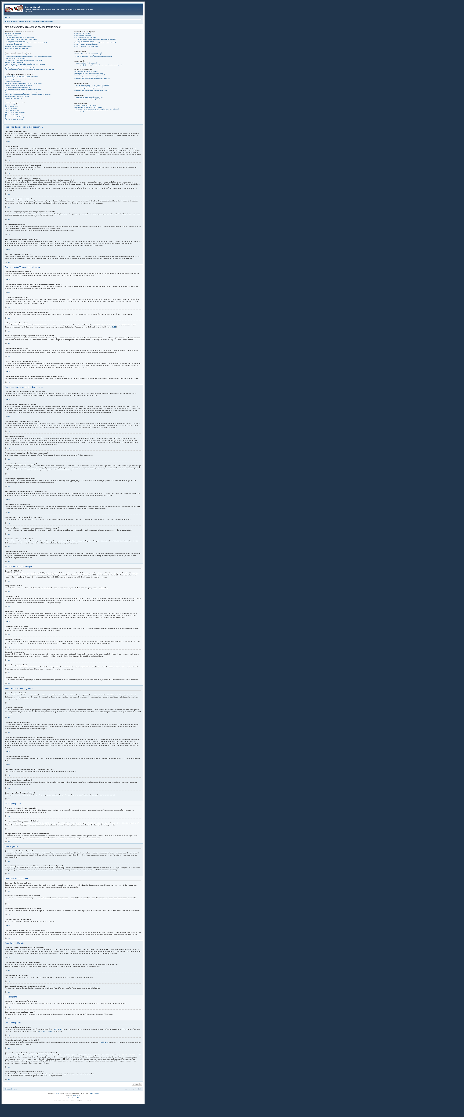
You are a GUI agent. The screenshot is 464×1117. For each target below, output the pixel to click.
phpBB (114, 327)
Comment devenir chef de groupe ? (84, 41)
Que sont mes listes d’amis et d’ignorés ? (86, 63)
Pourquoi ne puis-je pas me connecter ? (16, 41)
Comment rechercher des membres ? (85, 77)
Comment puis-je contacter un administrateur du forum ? (90, 111)
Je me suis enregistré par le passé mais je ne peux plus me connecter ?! (26, 43)
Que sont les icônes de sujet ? (14, 119)
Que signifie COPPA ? (11, 35)
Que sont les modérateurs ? (82, 35)
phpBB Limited (57, 1029)
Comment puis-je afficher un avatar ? (15, 66)
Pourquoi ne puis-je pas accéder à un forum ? (18, 87)
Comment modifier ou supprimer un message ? (18, 78)
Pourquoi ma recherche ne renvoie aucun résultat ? (89, 73)
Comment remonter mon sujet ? (14, 98)
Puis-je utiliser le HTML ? (12, 106)
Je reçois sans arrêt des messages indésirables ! (88, 55)
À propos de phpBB (45, 1031)
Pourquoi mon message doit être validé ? (17, 96)
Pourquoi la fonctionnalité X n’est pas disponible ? (88, 107)
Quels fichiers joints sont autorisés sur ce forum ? (89, 97)
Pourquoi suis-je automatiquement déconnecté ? (19, 46)
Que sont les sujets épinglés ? (13, 116)
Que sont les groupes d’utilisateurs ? (85, 37)
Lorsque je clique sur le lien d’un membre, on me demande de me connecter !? (30, 69)
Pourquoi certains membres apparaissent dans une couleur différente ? (95, 43)
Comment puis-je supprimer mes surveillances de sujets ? (91, 90)
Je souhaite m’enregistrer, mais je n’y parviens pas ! (20, 37)
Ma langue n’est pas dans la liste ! (15, 62)
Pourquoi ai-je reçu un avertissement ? (16, 91)
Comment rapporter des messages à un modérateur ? (20, 93)
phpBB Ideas (104, 1042)
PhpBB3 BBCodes (94, 1093)
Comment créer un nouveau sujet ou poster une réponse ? (22, 76)
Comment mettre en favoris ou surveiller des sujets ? (89, 87)
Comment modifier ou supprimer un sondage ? (18, 85)
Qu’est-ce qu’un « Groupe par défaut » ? (86, 44)
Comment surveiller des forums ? (84, 89)
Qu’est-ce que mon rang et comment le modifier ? (19, 68)
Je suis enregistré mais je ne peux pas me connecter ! (21, 39)
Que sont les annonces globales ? (15, 112)
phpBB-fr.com (76, 1095)
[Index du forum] (14, 8)
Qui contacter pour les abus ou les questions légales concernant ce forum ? (96, 109)
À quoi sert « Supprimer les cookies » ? (16, 48)
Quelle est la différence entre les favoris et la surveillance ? (91, 85)
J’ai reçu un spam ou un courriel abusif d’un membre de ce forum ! (93, 56)
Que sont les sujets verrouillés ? (14, 118)
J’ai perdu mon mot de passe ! (13, 44)
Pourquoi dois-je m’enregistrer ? (14, 33)
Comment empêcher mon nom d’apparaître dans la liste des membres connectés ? (29, 56)
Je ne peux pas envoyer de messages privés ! (88, 53)
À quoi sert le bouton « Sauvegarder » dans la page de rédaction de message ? (28, 94)
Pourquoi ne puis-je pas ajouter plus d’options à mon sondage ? (23, 83)
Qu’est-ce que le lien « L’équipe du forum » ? (87, 46)
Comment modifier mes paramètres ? (16, 55)
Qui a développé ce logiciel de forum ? (85, 105)
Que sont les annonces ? (12, 114)
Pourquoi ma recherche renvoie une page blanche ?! (89, 75)
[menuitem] (7, 17)
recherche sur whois (128, 1055)
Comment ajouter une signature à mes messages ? (20, 80)
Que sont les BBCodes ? (12, 105)
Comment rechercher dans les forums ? (86, 71)
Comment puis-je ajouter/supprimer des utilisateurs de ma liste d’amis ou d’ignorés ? (98, 65)
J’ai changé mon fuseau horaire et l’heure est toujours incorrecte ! (24, 60)
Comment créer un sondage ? (13, 81)
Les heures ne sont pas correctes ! (15, 58)
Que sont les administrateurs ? (83, 33)
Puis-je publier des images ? (13, 110)
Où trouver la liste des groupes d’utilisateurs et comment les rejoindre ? (95, 39)
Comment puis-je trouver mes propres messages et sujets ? (92, 78)
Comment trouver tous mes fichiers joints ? (87, 99)
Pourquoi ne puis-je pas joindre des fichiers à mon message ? (23, 89)
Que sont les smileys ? (11, 108)
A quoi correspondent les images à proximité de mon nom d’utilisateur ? (25, 64)
